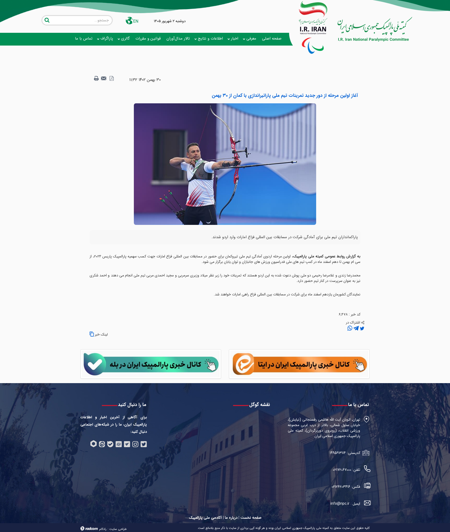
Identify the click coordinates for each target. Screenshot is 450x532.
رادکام (103, 529)
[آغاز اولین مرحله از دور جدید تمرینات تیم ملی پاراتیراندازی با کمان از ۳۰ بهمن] (225, 164)
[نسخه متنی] (96, 78)
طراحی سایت (118, 529)
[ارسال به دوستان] (104, 78)
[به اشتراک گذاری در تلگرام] (355, 328)
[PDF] (111, 78)
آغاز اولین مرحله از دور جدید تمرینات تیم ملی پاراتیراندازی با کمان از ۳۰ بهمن (285, 95)
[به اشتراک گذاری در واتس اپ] (349, 328)
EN (135, 21)
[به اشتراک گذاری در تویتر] (361, 328)
